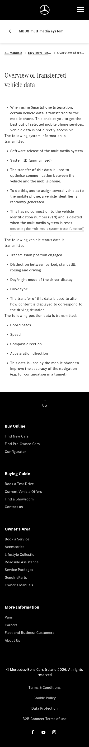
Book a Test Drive (19, 483)
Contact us (14, 506)
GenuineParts (16, 577)
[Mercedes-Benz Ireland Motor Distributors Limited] (44, 10)
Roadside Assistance (21, 562)
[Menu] (80, 9)
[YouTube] (43, 732)
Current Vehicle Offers (23, 491)
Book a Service (17, 539)
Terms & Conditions (44, 687)
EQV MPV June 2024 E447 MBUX (40, 53)
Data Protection (44, 708)
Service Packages (19, 569)
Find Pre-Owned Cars (22, 443)
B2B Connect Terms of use (44, 718)
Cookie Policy (44, 697)
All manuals (13, 53)
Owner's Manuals (19, 585)
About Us (12, 640)
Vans (9, 617)
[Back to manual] (12, 31)
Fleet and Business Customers (29, 632)
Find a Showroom (19, 499)
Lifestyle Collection (21, 554)
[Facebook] (33, 732)
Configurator (15, 451)
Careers (11, 625)
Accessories (14, 546)
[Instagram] (54, 732)
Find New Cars (16, 436)
